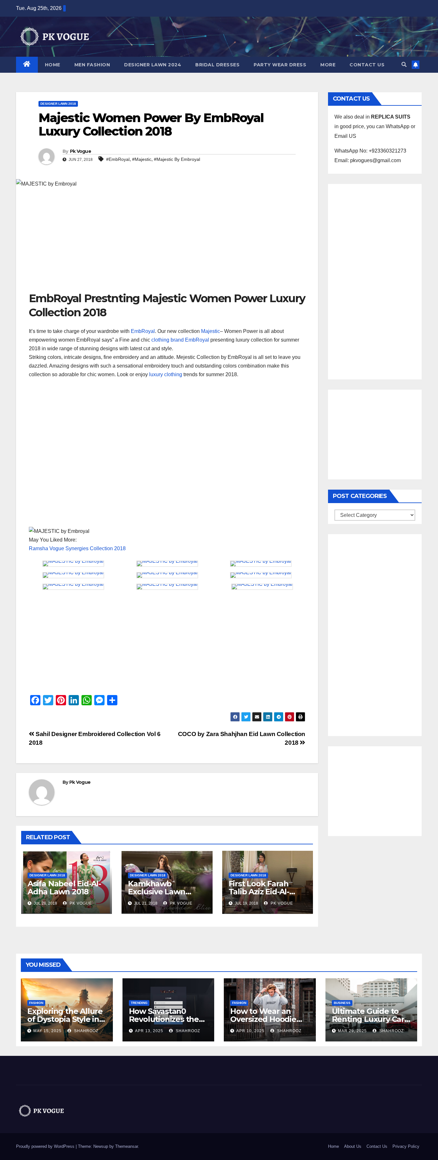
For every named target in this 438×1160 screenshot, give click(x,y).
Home (52, 65)
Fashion (36, 1003)
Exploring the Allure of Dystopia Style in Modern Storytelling (65, 1019)
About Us (352, 1146)
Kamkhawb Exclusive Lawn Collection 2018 (156, 891)
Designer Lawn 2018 (58, 103)
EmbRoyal (143, 331)
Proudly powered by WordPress (46, 1146)
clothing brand (167, 340)
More (327, 65)
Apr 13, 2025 (149, 1031)
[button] (404, 64)
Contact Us (367, 65)
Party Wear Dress (280, 65)
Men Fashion (92, 65)
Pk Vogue (80, 151)
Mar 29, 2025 (352, 1031)
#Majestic (141, 159)
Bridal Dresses (217, 65)
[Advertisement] (167, 243)
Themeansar (126, 1146)
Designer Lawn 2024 (152, 65)
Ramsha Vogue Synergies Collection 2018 (77, 548)
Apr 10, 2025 (250, 1031)
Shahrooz (85, 1031)
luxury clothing (165, 374)
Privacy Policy (405, 1146)
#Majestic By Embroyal (177, 159)
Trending (139, 1003)
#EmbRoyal (118, 159)
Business (342, 1003)
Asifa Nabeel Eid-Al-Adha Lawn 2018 (64, 887)
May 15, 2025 (47, 1031)
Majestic (210, 331)
